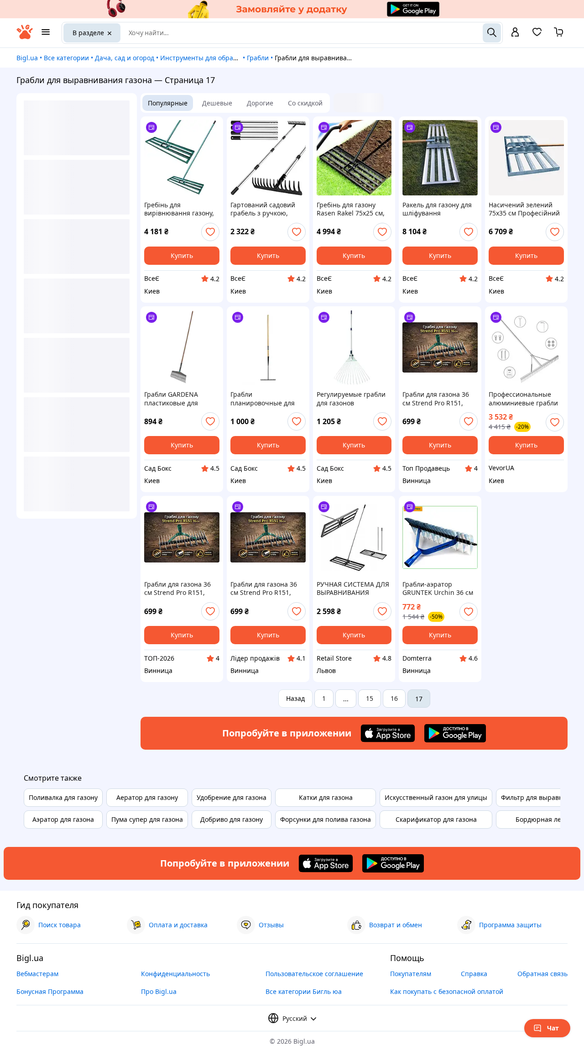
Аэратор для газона (63, 819)
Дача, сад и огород (124, 57)
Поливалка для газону (63, 797)
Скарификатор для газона (436, 819)
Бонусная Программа (49, 991)
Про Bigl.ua (159, 991)
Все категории (66, 57)
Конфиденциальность (175, 973)
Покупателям (410, 973)
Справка (474, 973)
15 (369, 698)
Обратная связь (542, 973)
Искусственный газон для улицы (436, 797)
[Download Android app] (455, 733)
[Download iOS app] (387, 733)
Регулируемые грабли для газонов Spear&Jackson (351, 398)
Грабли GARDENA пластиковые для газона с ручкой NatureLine (171, 398)
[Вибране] (537, 35)
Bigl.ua (27, 57)
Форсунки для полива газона (325, 819)
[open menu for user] (515, 33)
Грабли (258, 57)
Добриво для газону (231, 819)
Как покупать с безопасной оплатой (446, 991)
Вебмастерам (37, 973)
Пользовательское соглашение (314, 973)
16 (394, 698)
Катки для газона (326, 797)
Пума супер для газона (147, 819)
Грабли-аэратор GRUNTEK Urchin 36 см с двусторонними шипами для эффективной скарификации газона (437, 588)
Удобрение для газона (231, 797)
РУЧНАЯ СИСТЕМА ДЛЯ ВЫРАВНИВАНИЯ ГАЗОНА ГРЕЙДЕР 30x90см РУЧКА (353, 588)
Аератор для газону (147, 797)
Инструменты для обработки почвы (216, 57)
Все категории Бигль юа (304, 991)
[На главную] (24, 36)
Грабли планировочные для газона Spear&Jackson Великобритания (264, 398)
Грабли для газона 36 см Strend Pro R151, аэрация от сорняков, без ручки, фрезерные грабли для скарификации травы (437, 398)
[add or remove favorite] (210, 232)
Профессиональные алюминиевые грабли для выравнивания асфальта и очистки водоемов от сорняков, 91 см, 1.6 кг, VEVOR (524, 398)
